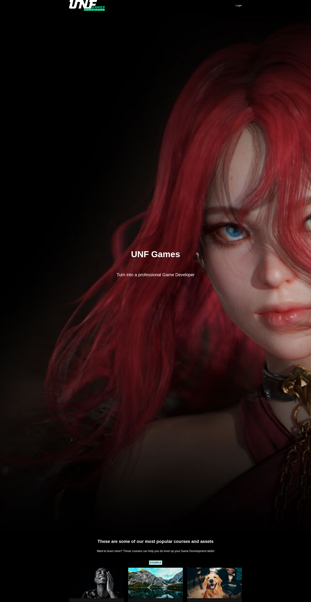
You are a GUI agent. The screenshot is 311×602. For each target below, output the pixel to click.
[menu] (237, 5)
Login (239, 5)
